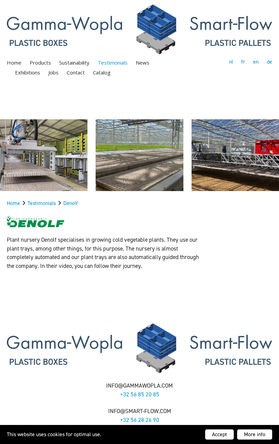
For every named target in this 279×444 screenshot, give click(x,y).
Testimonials (113, 62)
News (142, 62)
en (256, 61)
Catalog (102, 72)
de (269, 61)
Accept (219, 434)
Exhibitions (27, 72)
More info (254, 434)
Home (14, 62)
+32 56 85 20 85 (139, 394)
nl (231, 61)
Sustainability (74, 62)
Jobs (53, 72)
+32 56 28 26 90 (139, 420)
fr (243, 61)
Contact (76, 72)
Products (40, 62)
